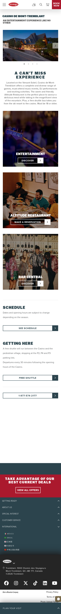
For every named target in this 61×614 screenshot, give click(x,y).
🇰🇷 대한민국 (9, 545)
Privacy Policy (52, 592)
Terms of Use (52, 596)
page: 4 (37, 64)
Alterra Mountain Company (10, 592)
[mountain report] (34, 4)
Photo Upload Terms (49, 601)
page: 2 (29, 64)
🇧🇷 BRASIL (8, 537)
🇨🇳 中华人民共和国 (11, 549)
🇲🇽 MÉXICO (9, 533)
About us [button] (7, 507)
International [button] (9, 526)
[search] (41, 4)
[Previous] (6, 45)
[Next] (55, 45)
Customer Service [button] (11, 520)
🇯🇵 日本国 (8, 541)
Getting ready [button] (9, 500)
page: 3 (33, 64)
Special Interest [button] (10, 513)
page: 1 (24, 64)
